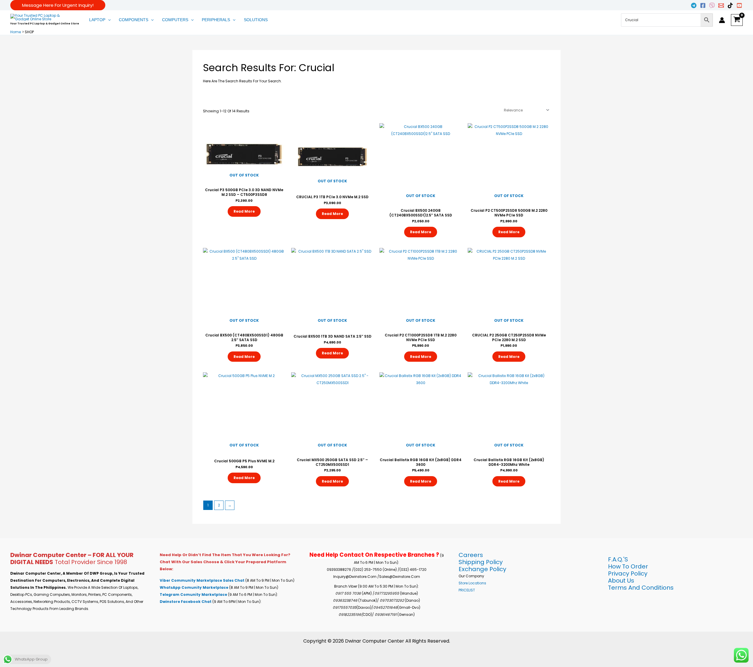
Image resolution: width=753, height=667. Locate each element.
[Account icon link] (722, 20)
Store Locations (472, 583)
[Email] (721, 5)
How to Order (628, 566)
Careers (471, 555)
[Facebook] (702, 5)
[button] (57, 5)
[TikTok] (730, 5)
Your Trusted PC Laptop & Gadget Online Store (44, 23)
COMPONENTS (133, 19)
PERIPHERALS (216, 19)
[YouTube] (739, 5)
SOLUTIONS (256, 19)
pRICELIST (467, 590)
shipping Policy (481, 562)
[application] (108, 20)
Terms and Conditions (641, 587)
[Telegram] (693, 5)
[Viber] (712, 5)
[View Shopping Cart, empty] (737, 20)
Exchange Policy (482, 569)
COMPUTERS (175, 19)
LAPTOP (97, 19)
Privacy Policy (627, 573)
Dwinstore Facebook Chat (186, 601)
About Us (621, 580)
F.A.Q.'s (618, 559)
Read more (244, 211)
